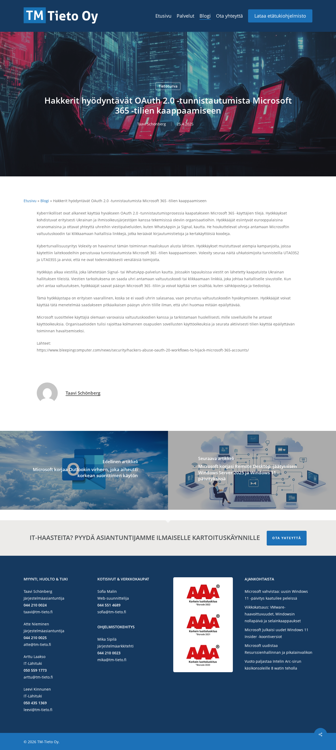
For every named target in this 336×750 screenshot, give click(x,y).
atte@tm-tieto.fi (37, 644)
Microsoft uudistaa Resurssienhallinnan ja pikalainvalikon (278, 649)
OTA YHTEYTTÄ (286, 538)
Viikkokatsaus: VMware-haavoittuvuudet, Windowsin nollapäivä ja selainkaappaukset (273, 614)
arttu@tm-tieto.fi (38, 677)
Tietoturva (168, 86)
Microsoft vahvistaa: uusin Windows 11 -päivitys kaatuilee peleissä (276, 595)
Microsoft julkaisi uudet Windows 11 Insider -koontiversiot (276, 633)
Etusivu (30, 200)
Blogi (44, 200)
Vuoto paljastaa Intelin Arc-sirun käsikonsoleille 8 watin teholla (273, 665)
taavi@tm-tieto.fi (38, 611)
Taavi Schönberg (151, 123)
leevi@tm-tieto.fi (38, 709)
